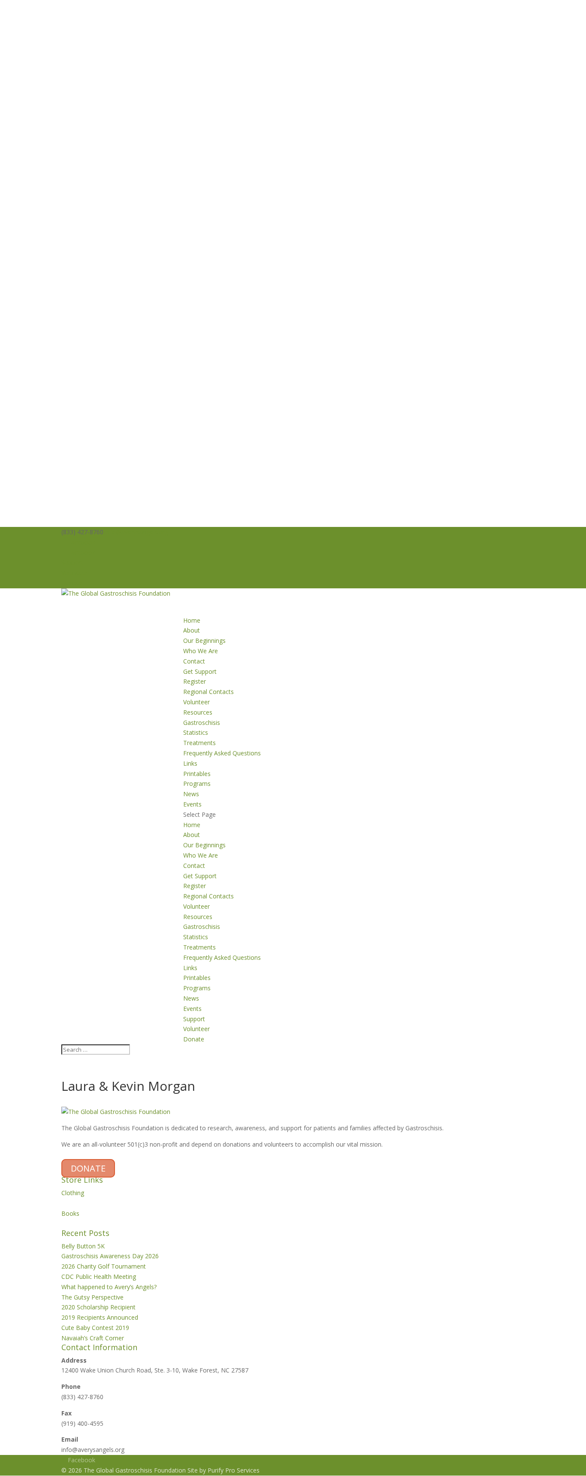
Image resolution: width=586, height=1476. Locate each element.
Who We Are (200, 651)
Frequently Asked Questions (222, 753)
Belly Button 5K (83, 1246)
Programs (197, 988)
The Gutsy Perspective (92, 1297)
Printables (197, 774)
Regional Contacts (208, 692)
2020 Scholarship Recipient (98, 1307)
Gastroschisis (201, 722)
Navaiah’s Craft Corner (92, 1338)
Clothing (72, 1193)
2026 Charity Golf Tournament (103, 1266)
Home (191, 825)
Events (192, 1008)
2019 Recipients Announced (99, 1317)
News (191, 998)
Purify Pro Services (234, 1470)
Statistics (195, 732)
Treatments (199, 743)
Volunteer (74, 573)
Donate (71, 583)
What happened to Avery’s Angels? (109, 1287)
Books (70, 1213)
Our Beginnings (204, 640)
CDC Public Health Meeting (98, 1276)
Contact (194, 661)
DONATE (88, 1168)
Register (194, 681)
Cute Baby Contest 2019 (95, 1328)
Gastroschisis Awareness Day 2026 (110, 1256)
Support (72, 562)
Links (190, 763)
